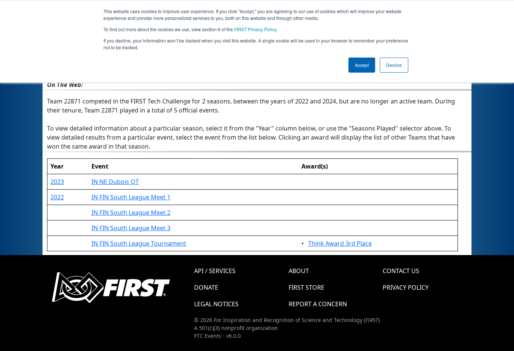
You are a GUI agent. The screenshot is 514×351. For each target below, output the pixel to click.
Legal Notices (216, 304)
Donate (206, 287)
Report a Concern (318, 304)
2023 (57, 182)
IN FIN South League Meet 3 (130, 228)
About (299, 271)
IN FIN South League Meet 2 (130, 212)
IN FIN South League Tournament (138, 243)
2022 (57, 197)
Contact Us (401, 271)
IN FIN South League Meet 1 (130, 197)
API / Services (215, 271)
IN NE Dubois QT (115, 182)
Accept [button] (362, 65)
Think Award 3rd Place (340, 243)
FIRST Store (306, 287)
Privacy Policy (255, 29)
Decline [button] (394, 65)
